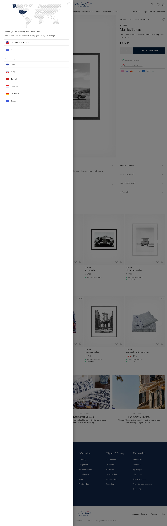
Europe (13, 101)
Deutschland (15, 94)
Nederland (14, 86)
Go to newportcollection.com (20, 42)
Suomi (13, 64)
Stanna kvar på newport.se (19, 50)
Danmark (14, 79)
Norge (13, 72)
